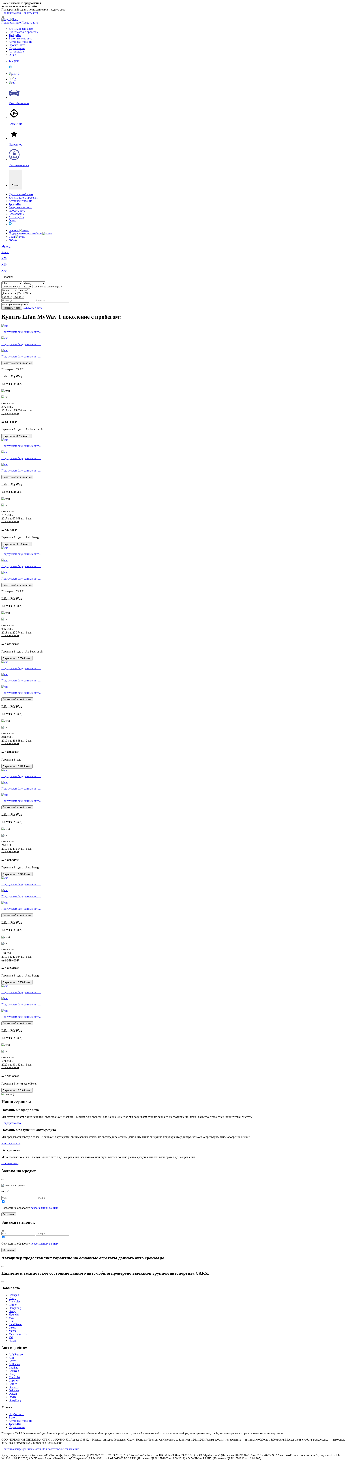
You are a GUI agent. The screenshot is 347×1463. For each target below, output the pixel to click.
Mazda (12, 1330)
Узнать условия (10, 1143)
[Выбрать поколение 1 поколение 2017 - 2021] (17, 286)
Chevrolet (14, 1301)
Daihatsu (14, 1390)
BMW (12, 1361)
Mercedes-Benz (18, 1334)
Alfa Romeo (16, 1354)
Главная (14, 230)
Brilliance (14, 1364)
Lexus (12, 1327)
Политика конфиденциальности (21, 1449)
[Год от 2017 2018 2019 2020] (7, 296)
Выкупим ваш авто (20, 38)
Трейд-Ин (15, 35)
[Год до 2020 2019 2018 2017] (18, 296)
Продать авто (30, 12)
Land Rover (15, 1324)
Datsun (13, 1393)
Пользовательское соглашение (60, 1449)
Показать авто (11, 307)
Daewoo (13, 1387)
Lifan (12, 236)
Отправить (8, 1214)
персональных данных (44, 1207)
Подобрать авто (11, 12)
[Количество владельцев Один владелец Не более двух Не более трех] (48, 286)
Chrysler (13, 1380)
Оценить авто (9, 1163)
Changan (14, 1294)
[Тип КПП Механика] (25, 293)
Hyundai (14, 1314)
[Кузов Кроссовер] (9, 289)
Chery (12, 1298)
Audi (11, 1357)
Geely (12, 1311)
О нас (12, 54)
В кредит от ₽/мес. (16, 436)
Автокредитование (20, 41)
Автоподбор (16, 51)
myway (13, 239)
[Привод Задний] (24, 289)
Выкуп (13, 1417)
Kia (11, 1321)
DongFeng (15, 1308)
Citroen (13, 1304)
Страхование (17, 48)
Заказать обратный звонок (17, 363)
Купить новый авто (21, 28)
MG (11, 1337)
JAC (11, 1317)
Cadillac (13, 1367)
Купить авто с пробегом (23, 31)
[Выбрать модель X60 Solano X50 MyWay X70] (34, 283)
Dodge (12, 1396)
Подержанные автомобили (25, 233)
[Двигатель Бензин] (9, 293)
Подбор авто (16, 1414)
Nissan (12, 1340)
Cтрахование (17, 1427)
